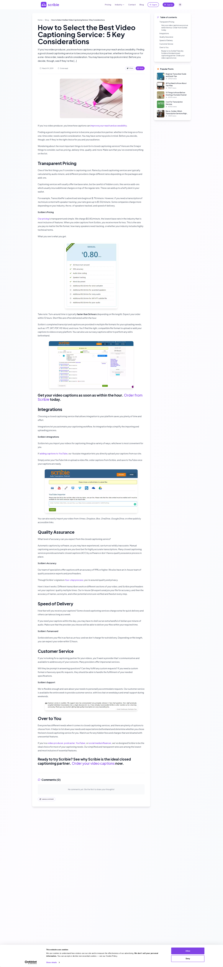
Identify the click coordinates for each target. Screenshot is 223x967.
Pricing (108, 4)
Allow (187, 951)
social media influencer (100, 743)
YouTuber (80, 743)
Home (40, 20)
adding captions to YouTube (53, 453)
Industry (118, 4)
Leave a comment (48, 799)
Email (141, 68)
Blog (141, 4)
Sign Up (170, 5)
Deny (188, 958)
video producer (55, 743)
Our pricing (43, 218)
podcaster (69, 743)
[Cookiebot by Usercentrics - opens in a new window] (31, 962)
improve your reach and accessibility (108, 125)
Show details (51, 962)
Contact (132, 4)
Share (131, 68)
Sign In (154, 5)
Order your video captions (93, 763)
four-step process (74, 580)
